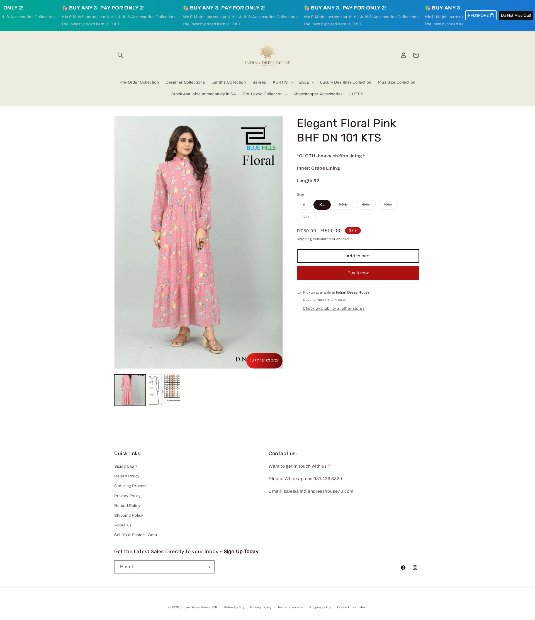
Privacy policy (261, 607)
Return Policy (127, 476)
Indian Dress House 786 (199, 607)
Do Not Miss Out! (516, 15)
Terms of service (290, 607)
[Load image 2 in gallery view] (164, 390)
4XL (391, 206)
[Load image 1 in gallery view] (130, 390)
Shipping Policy (128, 515)
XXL (346, 206)
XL (322, 205)
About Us (123, 525)
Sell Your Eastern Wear (135, 535)
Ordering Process (131, 486)
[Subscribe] (208, 566)
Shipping (304, 239)
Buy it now (358, 273)
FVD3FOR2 (478, 15)
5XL (310, 219)
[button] (120, 55)
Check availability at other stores (333, 308)
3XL (369, 206)
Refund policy (234, 607)
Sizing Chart (125, 466)
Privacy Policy (127, 496)
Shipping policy (320, 607)
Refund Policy (127, 506)
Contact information (352, 607)
